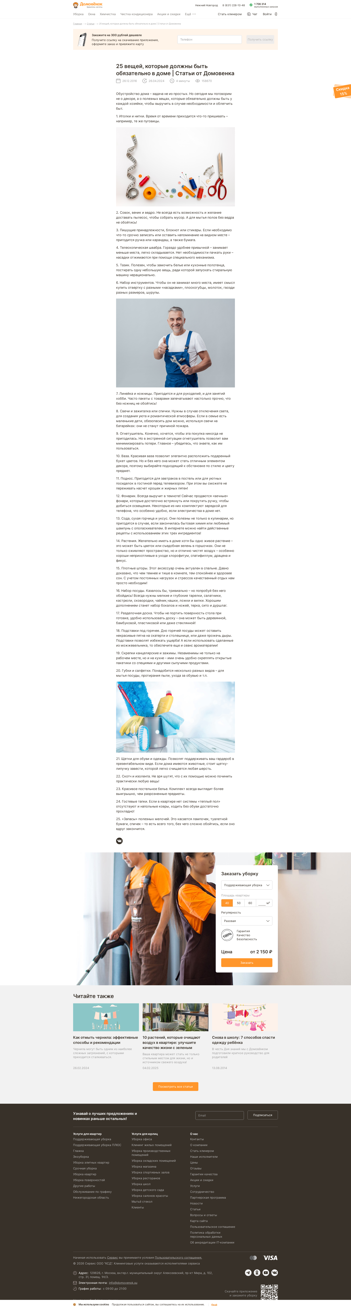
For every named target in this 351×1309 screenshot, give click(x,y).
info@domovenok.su (123, 1283)
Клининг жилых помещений (152, 1145)
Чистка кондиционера (136, 14)
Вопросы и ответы (203, 1215)
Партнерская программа (208, 1197)
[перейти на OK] (257, 1272)
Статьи (90, 23)
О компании (198, 1145)
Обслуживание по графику (92, 1191)
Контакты (197, 1139)
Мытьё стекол (142, 1201)
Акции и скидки (168, 14)
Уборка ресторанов (146, 1178)
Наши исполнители (204, 1156)
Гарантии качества (204, 1174)
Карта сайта (199, 1221)
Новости (196, 1203)
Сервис (112, 1257)
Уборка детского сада (148, 1190)
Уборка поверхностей (89, 1180)
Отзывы (195, 1168)
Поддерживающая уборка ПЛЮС (97, 1145)
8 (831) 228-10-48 (233, 5)
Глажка (78, 1151)
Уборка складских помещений (154, 1160)
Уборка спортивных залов (150, 1172)
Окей (214, 1305)
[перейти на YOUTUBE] (266, 1272)
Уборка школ (141, 1184)
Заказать (246, 962)
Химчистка (108, 14)
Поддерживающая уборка (92, 1139)
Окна (91, 14)
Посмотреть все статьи (175, 1086)
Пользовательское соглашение (212, 1227)
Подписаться (262, 1115)
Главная (77, 23)
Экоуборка (81, 1156)
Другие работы (84, 1186)
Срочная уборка (85, 1168)
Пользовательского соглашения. (178, 1257)
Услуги (195, 1186)
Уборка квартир (84, 1174)
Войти (267, 14)
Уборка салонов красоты (150, 1195)
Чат (254, 14)
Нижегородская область (91, 1197)
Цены (194, 1162)
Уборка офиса (142, 1139)
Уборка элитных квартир (91, 1162)
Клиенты (138, 1207)
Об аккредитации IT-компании (212, 1242)
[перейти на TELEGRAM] (248, 1272)
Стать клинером (230, 14)
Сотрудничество (202, 1191)
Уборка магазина (144, 1166)
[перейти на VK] (274, 1272)
